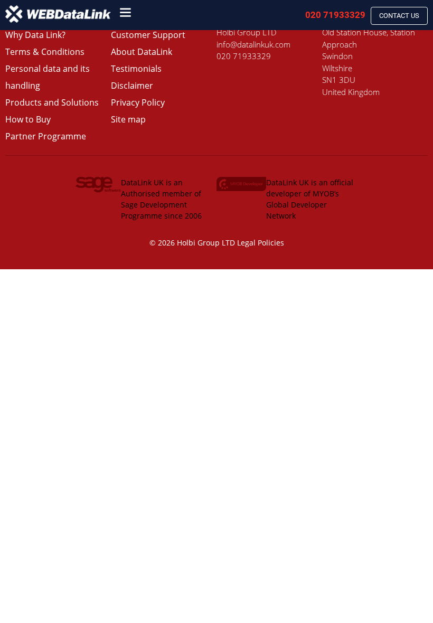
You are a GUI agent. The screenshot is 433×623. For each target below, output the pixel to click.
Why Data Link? (35, 35)
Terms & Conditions (44, 52)
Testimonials (136, 68)
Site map (128, 119)
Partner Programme (45, 136)
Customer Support (148, 35)
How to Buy (28, 119)
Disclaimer (132, 85)
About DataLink (141, 52)
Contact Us (399, 16)
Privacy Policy (138, 102)
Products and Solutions (52, 102)
